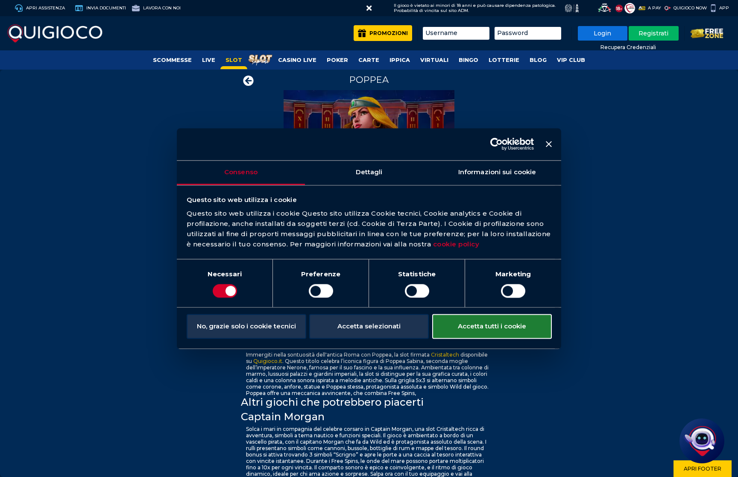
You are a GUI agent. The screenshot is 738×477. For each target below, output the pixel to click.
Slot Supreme (260, 60)
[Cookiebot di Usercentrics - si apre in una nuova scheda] (496, 144)
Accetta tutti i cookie (492, 326)
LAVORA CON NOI (161, 8)
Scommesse (172, 60)
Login (602, 33)
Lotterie (504, 60)
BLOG (538, 60)
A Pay (654, 8)
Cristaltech (445, 354)
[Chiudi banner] (549, 144)
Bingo (468, 60)
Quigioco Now (690, 8)
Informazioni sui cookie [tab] (497, 172)
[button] (369, 8)
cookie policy (456, 244)
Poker (337, 60)
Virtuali (434, 60)
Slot (234, 60)
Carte (368, 60)
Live (208, 60)
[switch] (321, 291)
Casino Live (297, 60)
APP (724, 8)
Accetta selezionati (369, 326)
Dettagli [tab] (369, 172)
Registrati (653, 33)
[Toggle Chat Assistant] (701, 440)
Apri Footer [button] (702, 468)
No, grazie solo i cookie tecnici (246, 326)
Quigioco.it (267, 361)
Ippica (400, 60)
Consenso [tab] (241, 172)
